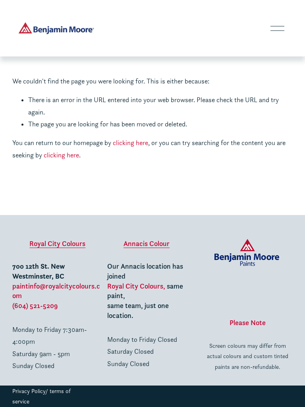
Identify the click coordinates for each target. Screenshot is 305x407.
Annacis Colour (147, 243)
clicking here (130, 143)
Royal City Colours (57, 243)
